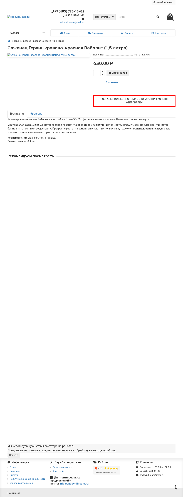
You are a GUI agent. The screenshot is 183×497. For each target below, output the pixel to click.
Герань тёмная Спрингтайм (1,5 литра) (31, 349)
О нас (66, 33)
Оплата (129, 33)
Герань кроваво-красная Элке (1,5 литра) (33, 169)
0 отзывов (112, 82)
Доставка (97, 33)
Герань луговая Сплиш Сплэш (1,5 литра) (33, 298)
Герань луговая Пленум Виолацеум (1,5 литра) (36, 219)
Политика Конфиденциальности (28, 479)
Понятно (13, 455)
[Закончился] (11, 181)
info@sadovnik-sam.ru (74, 483)
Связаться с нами (62, 467)
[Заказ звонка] (175, 487)
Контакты (160, 33)
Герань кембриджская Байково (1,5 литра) (34, 399)
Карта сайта (59, 471)
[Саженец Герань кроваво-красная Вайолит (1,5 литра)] (49, 55)
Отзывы (38, 113)
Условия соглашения (21, 483)
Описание (18, 113)
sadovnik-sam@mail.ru (71, 22)
